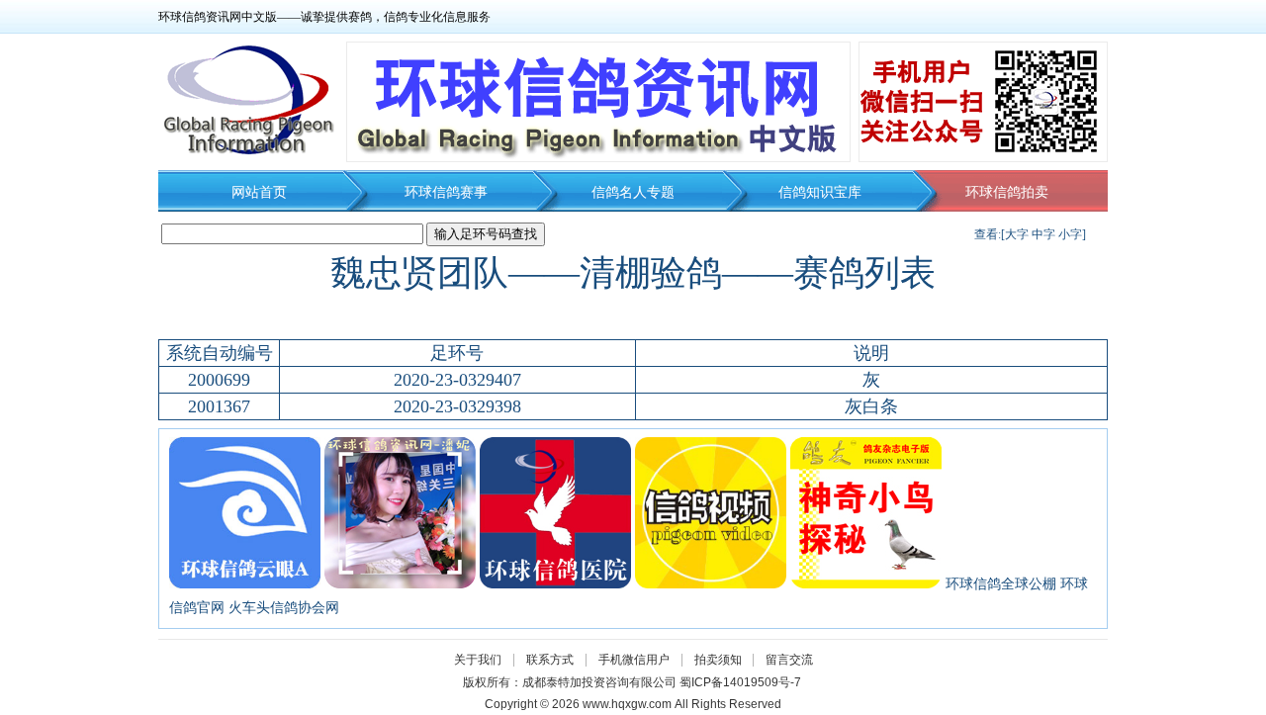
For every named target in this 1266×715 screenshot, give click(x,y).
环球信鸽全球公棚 (1001, 584)
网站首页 (259, 192)
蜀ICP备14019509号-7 (740, 682)
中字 (1043, 234)
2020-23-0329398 (457, 406)
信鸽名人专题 (633, 192)
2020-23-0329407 (457, 380)
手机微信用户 (634, 660)
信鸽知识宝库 (819, 192)
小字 (1070, 234)
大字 (1017, 234)
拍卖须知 (723, 660)
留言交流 (789, 660)
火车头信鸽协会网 (283, 607)
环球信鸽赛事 (446, 192)
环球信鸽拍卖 (1006, 192)
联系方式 (550, 660)
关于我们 (477, 660)
